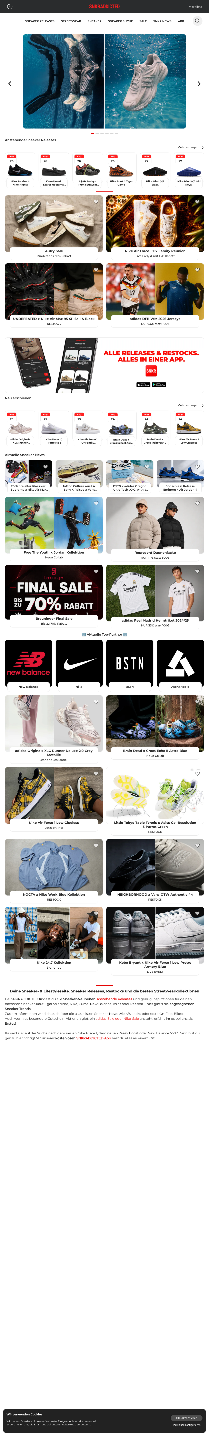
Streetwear (71, 21)
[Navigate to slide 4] (106, 133)
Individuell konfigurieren (186, 1425)
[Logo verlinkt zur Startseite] (104, 6)
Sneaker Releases (39, 21)
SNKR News (162, 21)
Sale (143, 21)
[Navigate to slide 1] (92, 133)
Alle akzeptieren (187, 1418)
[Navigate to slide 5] (111, 133)
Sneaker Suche (120, 21)
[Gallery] (104, 83)
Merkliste (195, 7)
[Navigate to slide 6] (116, 133)
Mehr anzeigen (188, 147)
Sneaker (94, 21)
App (181, 21)
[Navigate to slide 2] (97, 133)
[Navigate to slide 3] (102, 133)
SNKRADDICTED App (93, 1038)
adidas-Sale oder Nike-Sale (117, 1019)
